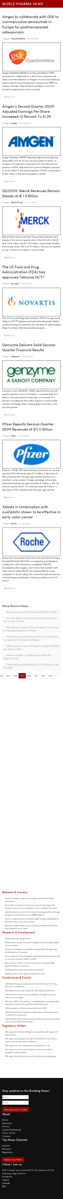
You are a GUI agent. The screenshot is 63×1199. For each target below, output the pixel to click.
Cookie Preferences (11, 1129)
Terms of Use (8, 1133)
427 (36, 675)
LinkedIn (6, 1183)
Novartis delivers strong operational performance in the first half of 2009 (30, 620)
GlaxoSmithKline (18, 39)
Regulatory (7, 1152)
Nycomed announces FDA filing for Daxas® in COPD (31, 612)
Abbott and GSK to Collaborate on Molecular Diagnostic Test (27, 657)
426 (29, 675)
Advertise (7, 1123)
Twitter (5, 1180)
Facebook (7, 1176)
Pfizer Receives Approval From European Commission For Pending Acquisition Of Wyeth (31, 629)
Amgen (14, 123)
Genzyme (15, 356)
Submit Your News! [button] (13, 1159)
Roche (14, 524)
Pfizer (13, 436)
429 (50, 675)
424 (15, 675)
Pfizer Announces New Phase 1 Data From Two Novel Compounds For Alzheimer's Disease (30, 638)
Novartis (15, 284)
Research (6, 1149)
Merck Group (17, 202)
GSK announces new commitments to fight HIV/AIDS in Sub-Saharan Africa (31, 648)
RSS (3, 1186)
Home (5, 1120)
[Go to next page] (55, 674)
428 (43, 675)
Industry (6, 1145)
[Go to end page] (59, 674)
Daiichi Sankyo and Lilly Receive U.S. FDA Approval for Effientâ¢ (31, 666)
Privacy (5, 1126)
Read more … (10, 97)
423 (8, 675)
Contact (6, 1136)
